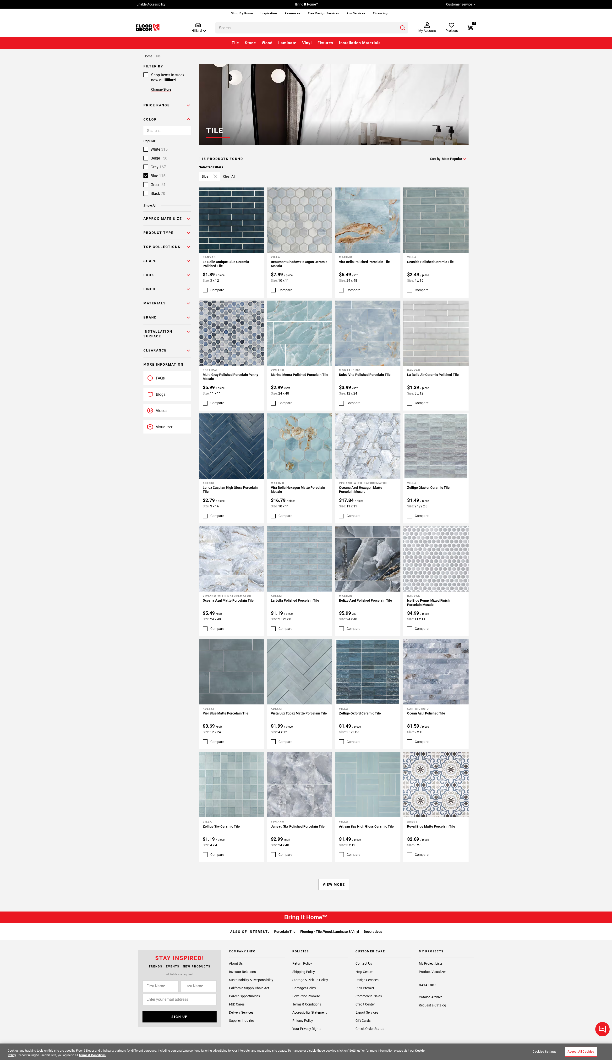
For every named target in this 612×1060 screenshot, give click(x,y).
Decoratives (373, 932)
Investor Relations (242, 971)
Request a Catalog (432, 1005)
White (159, 149)
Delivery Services (241, 1012)
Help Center (364, 971)
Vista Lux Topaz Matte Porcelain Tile (299, 713)
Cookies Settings (544, 1051)
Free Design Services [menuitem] (323, 13)
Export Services (366, 1012)
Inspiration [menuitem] (269, 13)
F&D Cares (237, 1004)
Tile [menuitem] (235, 43)
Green (158, 184)
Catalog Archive (430, 997)
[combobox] (311, 27)
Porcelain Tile (284, 932)
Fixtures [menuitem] (325, 43)
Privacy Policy (302, 1020)
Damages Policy (304, 988)
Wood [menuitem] (267, 43)
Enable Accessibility (151, 4)
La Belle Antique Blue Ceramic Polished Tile (226, 264)
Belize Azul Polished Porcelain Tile (365, 600)
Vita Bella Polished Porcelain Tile (364, 262)
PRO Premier (364, 988)
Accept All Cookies (581, 1051)
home (148, 56)
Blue (158, 176)
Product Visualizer (432, 971)
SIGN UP (179, 1016)
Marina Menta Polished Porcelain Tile (299, 375)
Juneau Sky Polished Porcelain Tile (298, 826)
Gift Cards (363, 1020)
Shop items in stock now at (167, 77)
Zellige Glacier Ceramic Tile (428, 487)
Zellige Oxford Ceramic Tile (360, 713)
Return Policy (302, 963)
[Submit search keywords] (402, 27)
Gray (158, 167)
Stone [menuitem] (250, 43)
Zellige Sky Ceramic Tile (221, 826)
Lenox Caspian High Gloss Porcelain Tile (230, 490)
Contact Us (363, 963)
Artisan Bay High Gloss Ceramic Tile (366, 826)
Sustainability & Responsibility (251, 980)
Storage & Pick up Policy (310, 980)
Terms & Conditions (306, 1004)
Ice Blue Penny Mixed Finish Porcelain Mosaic (428, 603)
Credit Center (365, 1004)
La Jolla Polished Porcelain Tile (295, 600)
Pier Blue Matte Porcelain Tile (225, 713)
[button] (198, 27)
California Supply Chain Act (249, 988)
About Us (236, 963)
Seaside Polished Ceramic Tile (430, 262)
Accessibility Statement (309, 1012)
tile (157, 56)
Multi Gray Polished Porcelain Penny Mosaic (230, 377)
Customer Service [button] (459, 4)
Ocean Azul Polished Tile (426, 713)
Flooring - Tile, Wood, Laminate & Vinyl (329, 932)
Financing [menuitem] (380, 13)
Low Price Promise (306, 996)
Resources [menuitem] (292, 13)
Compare (217, 290)
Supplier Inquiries (241, 1020)
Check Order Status (369, 1028)
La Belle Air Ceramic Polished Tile (433, 375)
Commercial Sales (368, 996)
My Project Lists (431, 963)
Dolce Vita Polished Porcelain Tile (365, 375)
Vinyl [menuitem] (307, 43)
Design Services (366, 980)
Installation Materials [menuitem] (360, 43)
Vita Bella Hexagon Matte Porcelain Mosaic (298, 490)
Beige (159, 158)
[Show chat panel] (602, 1029)
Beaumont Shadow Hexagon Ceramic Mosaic (299, 264)
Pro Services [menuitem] (356, 13)
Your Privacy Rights (306, 1028)
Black (158, 193)
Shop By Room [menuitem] (242, 13)
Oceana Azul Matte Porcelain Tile (228, 600)
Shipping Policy (303, 971)
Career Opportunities (244, 996)
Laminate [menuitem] (287, 43)
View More (334, 884)
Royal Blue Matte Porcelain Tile (431, 826)
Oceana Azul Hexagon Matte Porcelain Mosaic (360, 490)
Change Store (161, 89)
